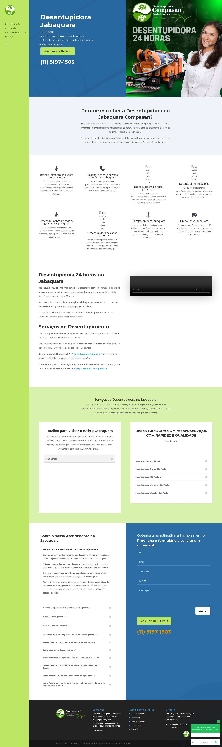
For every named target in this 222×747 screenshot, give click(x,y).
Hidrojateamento (83, 368)
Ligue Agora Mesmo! (57, 51)
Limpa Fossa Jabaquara (194, 221)
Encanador (135, 717)
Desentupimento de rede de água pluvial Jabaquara (57, 222)
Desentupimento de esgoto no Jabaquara (56, 176)
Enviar (203, 611)
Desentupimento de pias (194, 183)
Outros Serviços (12, 33)
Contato (9, 37)
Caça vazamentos (138, 721)
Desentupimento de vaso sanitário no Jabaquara (102, 176)
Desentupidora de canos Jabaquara (102, 234)
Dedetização (10, 28)
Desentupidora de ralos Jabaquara (148, 188)
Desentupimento (12, 24)
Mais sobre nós (99, 730)
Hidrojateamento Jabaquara (148, 221)
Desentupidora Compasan (87, 354)
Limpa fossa (100, 368)
